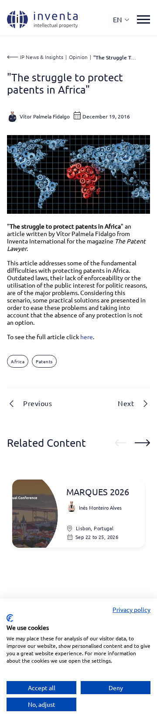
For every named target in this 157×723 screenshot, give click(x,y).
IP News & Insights (41, 56)
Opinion (78, 56)
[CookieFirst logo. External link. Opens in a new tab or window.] (10, 618)
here (86, 337)
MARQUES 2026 (97, 492)
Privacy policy (131, 609)
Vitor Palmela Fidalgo (45, 116)
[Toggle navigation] (143, 19)
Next (126, 403)
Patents (44, 361)
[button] (121, 19)
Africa (17, 361)
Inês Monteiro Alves (100, 507)
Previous (37, 403)
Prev (120, 443)
